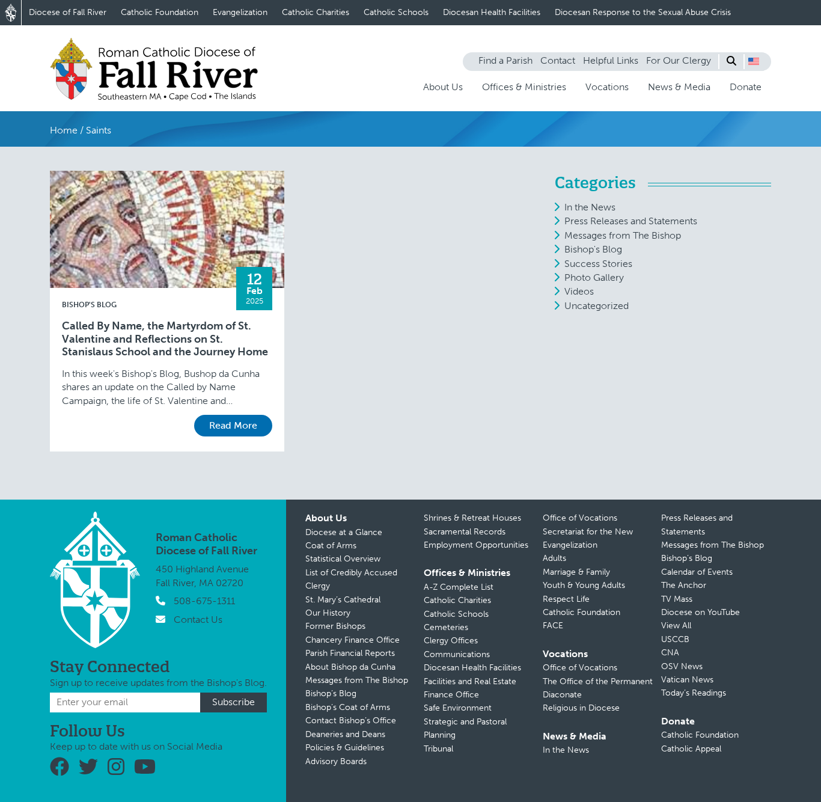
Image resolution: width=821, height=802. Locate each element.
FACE (553, 625)
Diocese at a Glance (343, 532)
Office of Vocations (580, 518)
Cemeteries (446, 627)
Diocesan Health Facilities (491, 12)
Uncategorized (596, 305)
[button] (753, 61)
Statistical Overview (342, 559)
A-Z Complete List (458, 587)
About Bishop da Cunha (350, 667)
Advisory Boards (336, 761)
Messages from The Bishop (622, 235)
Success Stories (598, 263)
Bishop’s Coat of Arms (347, 707)
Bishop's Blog (89, 305)
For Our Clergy (678, 60)
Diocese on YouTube (700, 612)
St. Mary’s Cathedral (342, 600)
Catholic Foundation (159, 12)
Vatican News (687, 680)
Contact (557, 60)
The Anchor (683, 585)
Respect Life (566, 599)
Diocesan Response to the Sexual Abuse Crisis (643, 12)
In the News (589, 207)
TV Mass (676, 599)
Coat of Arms (330, 545)
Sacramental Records (464, 532)
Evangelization (240, 12)
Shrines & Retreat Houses (472, 518)
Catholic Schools (396, 12)
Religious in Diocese (581, 708)
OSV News (682, 666)
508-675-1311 (204, 601)
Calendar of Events (697, 572)
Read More (233, 425)
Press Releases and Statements (630, 221)
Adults (554, 558)
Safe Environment (458, 708)
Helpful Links (610, 60)
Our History (327, 613)
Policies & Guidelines (344, 747)
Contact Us (198, 619)
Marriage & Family (576, 572)
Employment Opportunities (476, 545)
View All (676, 625)
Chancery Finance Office (352, 640)
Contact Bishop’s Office (350, 720)
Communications (457, 654)
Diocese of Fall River (67, 12)
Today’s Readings (693, 693)
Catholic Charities (315, 12)
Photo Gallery (594, 277)
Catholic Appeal (691, 749)
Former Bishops (335, 626)
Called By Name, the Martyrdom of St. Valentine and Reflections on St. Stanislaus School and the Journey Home (165, 339)
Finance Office (451, 695)
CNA (670, 652)
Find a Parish (505, 60)
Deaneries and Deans (345, 734)
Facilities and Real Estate (470, 681)
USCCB (675, 639)
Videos (579, 291)
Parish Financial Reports (350, 653)
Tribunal (438, 749)
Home (64, 130)
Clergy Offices (451, 640)
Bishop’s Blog (330, 693)
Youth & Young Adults (584, 585)
